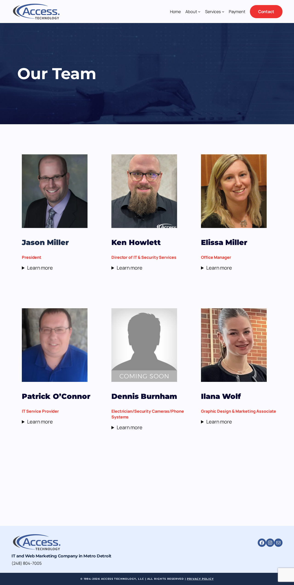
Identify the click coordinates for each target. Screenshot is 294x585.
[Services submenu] (223, 11)
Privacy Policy (200, 578)
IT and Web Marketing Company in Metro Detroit (61, 555)
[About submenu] (199, 11)
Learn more (40, 267)
